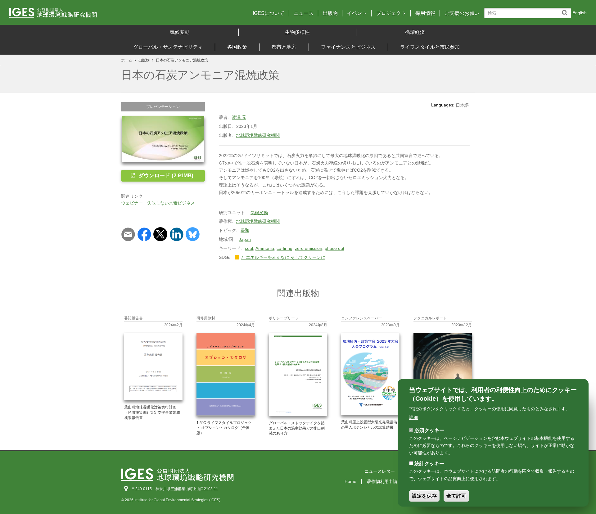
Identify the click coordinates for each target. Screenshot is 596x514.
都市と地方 (284, 47)
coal (249, 248)
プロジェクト (391, 13)
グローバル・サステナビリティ (168, 47)
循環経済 (415, 32)
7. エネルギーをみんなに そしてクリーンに (283, 257)
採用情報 (425, 13)
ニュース (304, 13)
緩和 (245, 230)
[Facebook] (144, 234)
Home (350, 481)
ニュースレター (379, 471)
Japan (245, 239)
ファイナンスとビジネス (348, 47)
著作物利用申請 (382, 481)
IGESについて (268, 13)
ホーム (126, 60)
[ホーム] (80, 15)
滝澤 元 (239, 117)
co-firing (284, 248)
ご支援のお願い (462, 13)
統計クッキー (429, 463)
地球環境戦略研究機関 (258, 135)
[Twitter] (160, 234)
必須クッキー (429, 430)
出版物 (330, 13)
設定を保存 (424, 495)
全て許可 (456, 495)
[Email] (128, 234)
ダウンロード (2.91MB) (165, 175)
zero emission (308, 248)
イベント (357, 13)
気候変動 (180, 32)
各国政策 (237, 47)
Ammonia (264, 248)
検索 (566, 9)
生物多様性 (297, 32)
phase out (334, 248)
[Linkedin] (176, 234)
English (579, 12)
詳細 (413, 417)
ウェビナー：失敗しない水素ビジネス (158, 203)
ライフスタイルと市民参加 (430, 47)
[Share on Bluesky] (193, 234)
